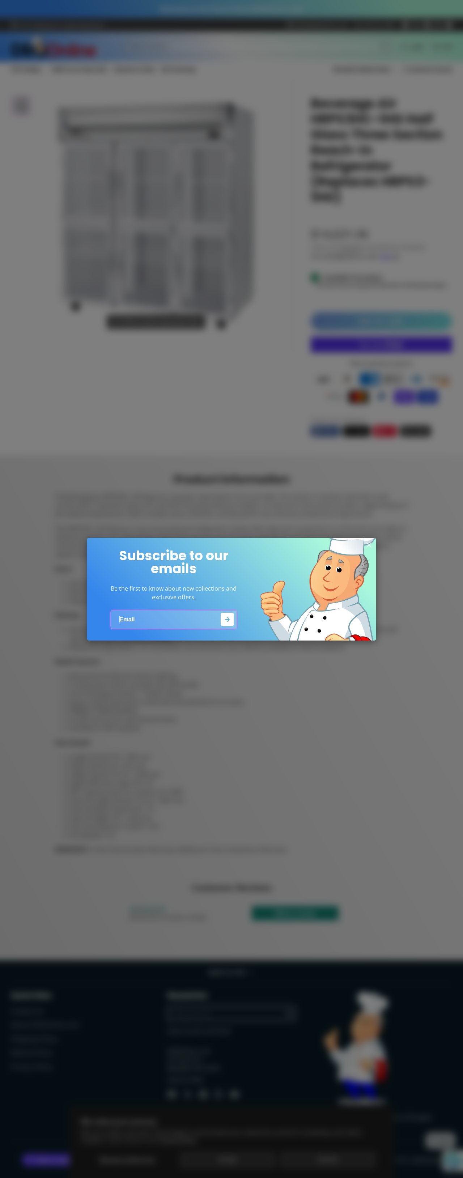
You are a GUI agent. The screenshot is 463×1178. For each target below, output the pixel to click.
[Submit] (227, 619)
